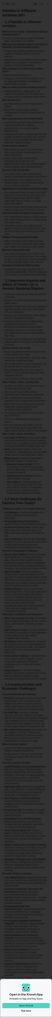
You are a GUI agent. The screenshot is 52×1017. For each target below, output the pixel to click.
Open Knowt (26, 1005)
